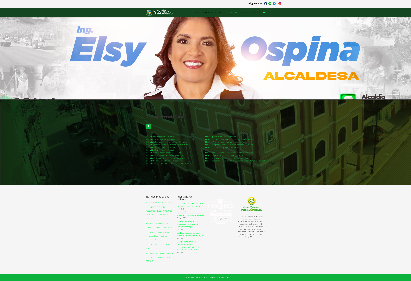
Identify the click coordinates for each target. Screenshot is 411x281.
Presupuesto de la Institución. (220, 137)
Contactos (255, 12)
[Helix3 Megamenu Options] (264, 12)
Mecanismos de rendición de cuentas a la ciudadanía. (230, 153)
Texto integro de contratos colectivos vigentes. (168, 158)
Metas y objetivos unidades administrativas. (167, 145)
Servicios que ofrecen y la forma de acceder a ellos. (169, 155)
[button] (404, 58)
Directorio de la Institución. (161, 147)
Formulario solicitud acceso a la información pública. (170, 163)
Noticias (218, 12)
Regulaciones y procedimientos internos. (166, 142)
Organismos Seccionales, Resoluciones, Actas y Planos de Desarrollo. (235, 161)
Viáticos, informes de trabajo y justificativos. (225, 155)
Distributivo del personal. (160, 150)
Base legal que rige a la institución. (163, 139)
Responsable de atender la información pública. (227, 158)
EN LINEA (243, 12)
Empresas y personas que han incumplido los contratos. (230, 145)
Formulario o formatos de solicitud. (164, 161)
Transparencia (230, 12)
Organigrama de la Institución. (162, 137)
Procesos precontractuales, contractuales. (225, 142)
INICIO (198, 12)
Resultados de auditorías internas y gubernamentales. (229, 139)
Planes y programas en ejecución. (222, 147)
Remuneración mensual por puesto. (163, 153)
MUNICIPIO (206, 12)
